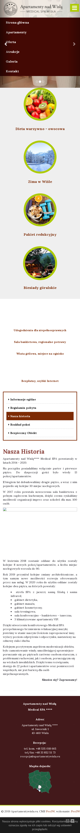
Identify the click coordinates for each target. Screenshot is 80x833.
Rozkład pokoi (20, 424)
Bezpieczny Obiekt (23, 433)
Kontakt (12, 71)
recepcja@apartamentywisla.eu (40, 756)
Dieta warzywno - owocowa (40, 129)
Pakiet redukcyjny (40, 234)
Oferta (11, 42)
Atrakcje (12, 52)
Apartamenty (16, 32)
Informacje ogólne (23, 399)
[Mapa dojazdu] (40, 781)
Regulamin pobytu (23, 408)
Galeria (11, 61)
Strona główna (17, 22)
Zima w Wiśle (40, 181)
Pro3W (50, 811)
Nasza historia (20, 416)
